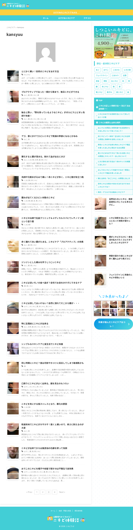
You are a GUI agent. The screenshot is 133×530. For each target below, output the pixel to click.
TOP (100, 100)
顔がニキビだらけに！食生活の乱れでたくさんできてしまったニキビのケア (120, 239)
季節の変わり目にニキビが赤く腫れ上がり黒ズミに (120, 257)
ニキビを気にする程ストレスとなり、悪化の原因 (44, 403)
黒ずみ (109, 92)
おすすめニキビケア (66, 18)
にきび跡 (31, 160)
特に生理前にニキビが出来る (34, 323)
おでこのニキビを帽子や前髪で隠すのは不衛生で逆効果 (47, 468)
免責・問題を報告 (65, 511)
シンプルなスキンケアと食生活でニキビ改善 (42, 344)
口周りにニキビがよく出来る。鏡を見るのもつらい (45, 383)
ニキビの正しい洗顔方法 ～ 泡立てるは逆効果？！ (114, 107)
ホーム (45, 18)
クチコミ (87, 18)
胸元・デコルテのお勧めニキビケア (111, 192)
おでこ (26, 306)
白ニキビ (27, 75)
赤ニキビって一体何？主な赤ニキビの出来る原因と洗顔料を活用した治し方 (114, 138)
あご (25, 95)
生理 (36, 160)
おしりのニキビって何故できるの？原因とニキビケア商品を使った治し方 (114, 171)
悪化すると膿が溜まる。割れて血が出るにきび (43, 156)
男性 (105, 81)
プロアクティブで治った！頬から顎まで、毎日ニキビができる (50, 91)
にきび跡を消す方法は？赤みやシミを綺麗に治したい (114, 163)
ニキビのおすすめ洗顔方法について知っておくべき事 (114, 115)
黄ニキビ (33, 95)
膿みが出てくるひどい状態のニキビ (38, 197)
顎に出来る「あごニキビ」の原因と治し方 (114, 178)
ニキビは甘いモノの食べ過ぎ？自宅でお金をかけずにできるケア (51, 282)
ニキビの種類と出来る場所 (109, 122)
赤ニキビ (33, 119)
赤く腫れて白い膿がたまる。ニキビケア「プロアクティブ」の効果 (52, 241)
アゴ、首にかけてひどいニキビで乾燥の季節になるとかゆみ (49, 136)
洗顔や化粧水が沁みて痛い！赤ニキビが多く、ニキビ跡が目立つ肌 (52, 177)
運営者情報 (78, 511)
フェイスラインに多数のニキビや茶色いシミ (120, 276)
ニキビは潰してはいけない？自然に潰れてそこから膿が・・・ (50, 303)
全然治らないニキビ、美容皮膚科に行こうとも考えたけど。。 (120, 201)
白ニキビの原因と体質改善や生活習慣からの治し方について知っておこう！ (114, 129)
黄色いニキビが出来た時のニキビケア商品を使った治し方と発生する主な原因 (114, 146)
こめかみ (116, 70)
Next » (62, 492)
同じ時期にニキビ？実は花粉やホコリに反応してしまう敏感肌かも (52, 362)
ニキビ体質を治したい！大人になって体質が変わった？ (120, 220)
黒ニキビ (56, 472)
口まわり (115, 75)
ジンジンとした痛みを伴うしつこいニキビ (41, 262)
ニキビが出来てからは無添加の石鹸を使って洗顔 (44, 448)
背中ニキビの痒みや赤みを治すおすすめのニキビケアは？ (114, 185)
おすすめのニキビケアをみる (66, 12)
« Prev (29, 492)
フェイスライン (102, 75)
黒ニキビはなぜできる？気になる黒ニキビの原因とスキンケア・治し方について (114, 154)
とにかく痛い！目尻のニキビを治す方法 (40, 71)
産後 (97, 81)
